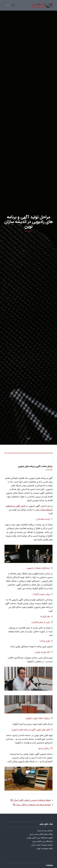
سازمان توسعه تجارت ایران (42, 845)
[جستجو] (13, 5)
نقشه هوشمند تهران (44, 848)
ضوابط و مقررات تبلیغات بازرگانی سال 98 (32, 804)
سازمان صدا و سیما (45, 830)
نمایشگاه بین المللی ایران (42, 841)
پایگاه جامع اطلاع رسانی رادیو (41, 834)
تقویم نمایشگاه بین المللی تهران (40, 837)
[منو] (7, 5)
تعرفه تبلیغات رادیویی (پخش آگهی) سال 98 (30, 800)
